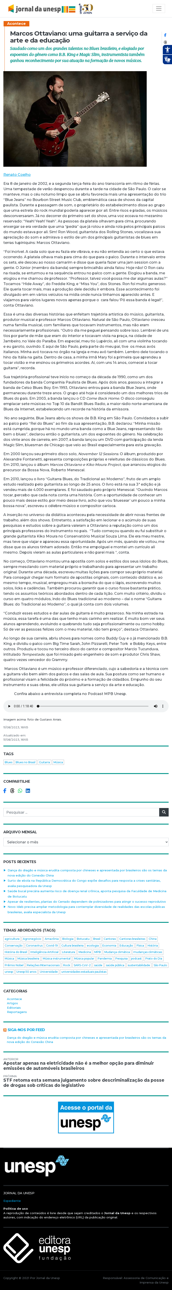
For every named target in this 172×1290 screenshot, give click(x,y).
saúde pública (115, 965)
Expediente (12, 1201)
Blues (8, 762)
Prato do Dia (153, 958)
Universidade (49, 971)
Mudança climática (117, 952)
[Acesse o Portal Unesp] (86, 1117)
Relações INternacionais (43, 965)
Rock (66, 965)
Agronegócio (32, 938)
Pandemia (105, 958)
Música (58, 762)
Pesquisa (121, 958)
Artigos (12, 1003)
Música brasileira (28, 958)
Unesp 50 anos (26, 971)
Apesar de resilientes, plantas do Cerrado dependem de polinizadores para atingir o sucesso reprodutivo (87, 901)
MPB (97, 952)
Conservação (14, 945)
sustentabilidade (139, 965)
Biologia (67, 938)
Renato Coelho (17, 175)
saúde (98, 965)
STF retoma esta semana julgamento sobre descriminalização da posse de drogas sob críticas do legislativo (83, 1083)
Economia (109, 945)
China (153, 938)
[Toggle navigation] (159, 8)
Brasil (96, 938)
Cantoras (110, 938)
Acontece (16, 23)
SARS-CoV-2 (82, 965)
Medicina (85, 952)
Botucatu (83, 938)
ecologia (93, 945)
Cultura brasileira (72, 945)
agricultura (12, 938)
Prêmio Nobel (14, 965)
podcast (136, 958)
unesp (9, 971)
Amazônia (52, 938)
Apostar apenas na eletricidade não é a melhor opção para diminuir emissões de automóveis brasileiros (78, 1066)
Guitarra (44, 762)
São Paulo (160, 965)
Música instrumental (57, 958)
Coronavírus (34, 945)
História (153, 945)
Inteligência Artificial (44, 952)
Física (140, 945)
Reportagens (17, 1012)
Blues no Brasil (25, 762)
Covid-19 (52, 945)
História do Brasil (16, 952)
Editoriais (14, 1007)
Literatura (68, 952)
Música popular (84, 958)
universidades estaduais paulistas (83, 971)
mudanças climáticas (147, 952)
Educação (126, 945)
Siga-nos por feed (26, 1030)
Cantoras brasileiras (132, 938)
